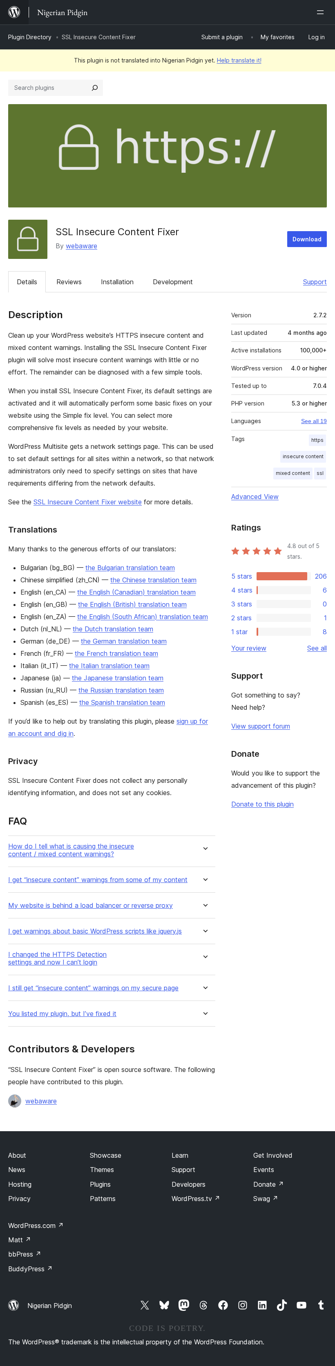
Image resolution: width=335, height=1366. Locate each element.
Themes (102, 1169)
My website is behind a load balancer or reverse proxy (90, 905)
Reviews (69, 282)
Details (27, 282)
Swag (265, 1198)
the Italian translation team (109, 666)
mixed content (293, 473)
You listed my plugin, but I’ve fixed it (62, 1014)
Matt (19, 1240)
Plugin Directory (29, 36)
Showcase (105, 1155)
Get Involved (273, 1155)
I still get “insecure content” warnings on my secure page (93, 988)
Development (173, 282)
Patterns (103, 1198)
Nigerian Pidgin (49, 1305)
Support (315, 282)
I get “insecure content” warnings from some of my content (98, 880)
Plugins (100, 1184)
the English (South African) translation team (142, 617)
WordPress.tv (196, 1198)
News (16, 1169)
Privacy (19, 1198)
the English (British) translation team (132, 604)
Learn (180, 1155)
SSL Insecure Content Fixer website (88, 502)
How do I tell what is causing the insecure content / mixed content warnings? (71, 850)
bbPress (24, 1254)
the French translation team (116, 653)
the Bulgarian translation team (130, 568)
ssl (320, 473)
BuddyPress (30, 1269)
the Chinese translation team (153, 580)
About (17, 1155)
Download (307, 239)
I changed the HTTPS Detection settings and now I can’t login (57, 958)
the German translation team (124, 641)
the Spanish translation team (122, 702)
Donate (268, 1184)
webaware (81, 246)
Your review (248, 648)
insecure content (303, 456)
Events (263, 1169)
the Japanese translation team (117, 678)
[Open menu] (322, 12)
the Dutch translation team (113, 629)
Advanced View (255, 496)
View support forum (260, 726)
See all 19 (314, 421)
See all (317, 648)
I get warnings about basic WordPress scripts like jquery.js (95, 931)
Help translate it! (239, 60)
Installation (117, 282)
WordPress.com (36, 1225)
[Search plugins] (95, 88)
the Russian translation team (121, 690)
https (317, 440)
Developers (188, 1184)
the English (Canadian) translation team (136, 592)
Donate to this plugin (262, 804)
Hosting (19, 1184)
